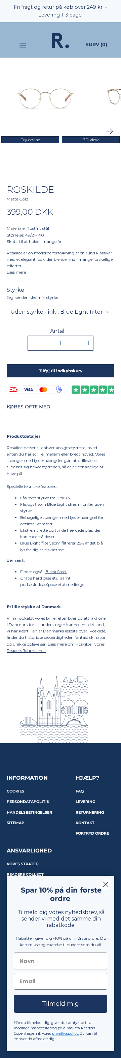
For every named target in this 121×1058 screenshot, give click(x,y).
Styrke (32, 293)
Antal (57, 331)
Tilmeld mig (60, 1003)
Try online (30, 139)
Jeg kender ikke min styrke (32, 297)
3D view (91, 139)
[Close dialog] (106, 884)
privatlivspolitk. (65, 1033)
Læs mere (16, 272)
